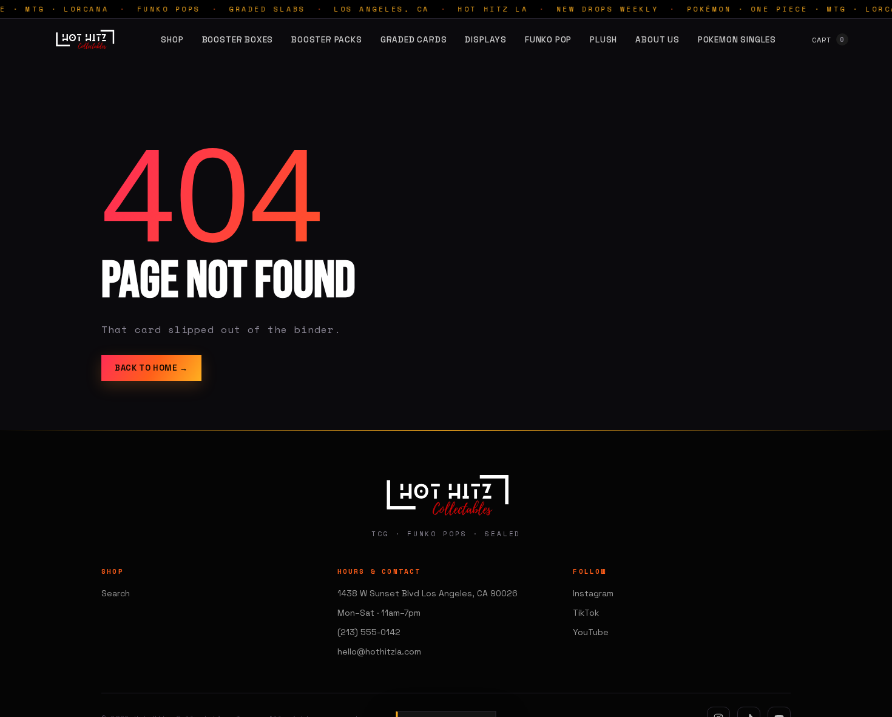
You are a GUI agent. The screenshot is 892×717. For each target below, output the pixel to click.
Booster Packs (326, 40)
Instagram (593, 593)
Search (115, 593)
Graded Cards (413, 40)
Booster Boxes (238, 40)
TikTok (586, 612)
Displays (485, 40)
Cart (828, 40)
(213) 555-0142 (368, 632)
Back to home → (151, 368)
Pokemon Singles (737, 40)
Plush (603, 40)
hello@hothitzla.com (379, 651)
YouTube (591, 632)
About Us (657, 40)
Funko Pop (548, 40)
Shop (172, 40)
